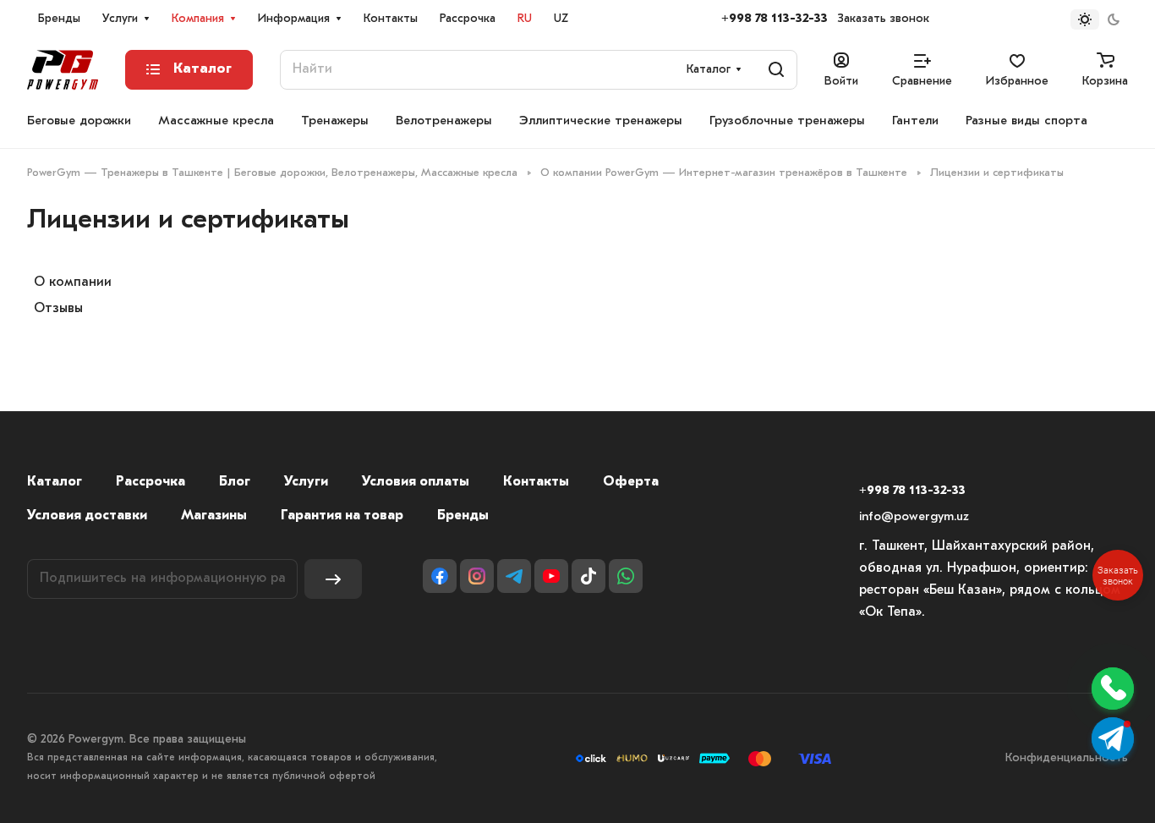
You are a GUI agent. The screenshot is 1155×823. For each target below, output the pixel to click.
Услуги (306, 482)
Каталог (54, 482)
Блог (234, 482)
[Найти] (776, 70)
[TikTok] (588, 576)
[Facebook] (440, 576)
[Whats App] (626, 576)
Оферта (631, 482)
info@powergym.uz (914, 517)
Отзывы (58, 308)
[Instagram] (477, 576)
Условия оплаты (415, 482)
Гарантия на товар (342, 516)
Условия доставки (87, 516)
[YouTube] (551, 576)
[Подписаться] (333, 579)
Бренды (463, 516)
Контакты (536, 482)
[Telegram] (514, 576)
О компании (73, 282)
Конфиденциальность (1066, 758)
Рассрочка (150, 482)
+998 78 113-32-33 (774, 19)
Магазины (214, 516)
